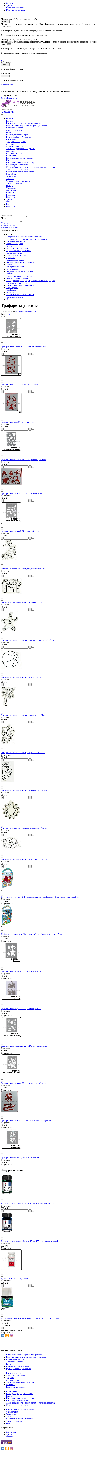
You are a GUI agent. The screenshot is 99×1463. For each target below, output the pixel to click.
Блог (8, 204)
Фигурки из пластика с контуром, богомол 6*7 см (23, 569)
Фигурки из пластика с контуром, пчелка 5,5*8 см (23, 752)
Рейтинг (29, 312)
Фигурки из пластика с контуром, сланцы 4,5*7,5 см (24, 790)
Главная (9, 118)
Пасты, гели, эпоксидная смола (20, 172)
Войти (4, 98)
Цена (35, 312)
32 (9, 314)
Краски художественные (17, 165)
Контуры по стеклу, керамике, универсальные (26, 125)
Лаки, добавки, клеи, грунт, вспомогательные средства (30, 167)
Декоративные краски (16, 142)
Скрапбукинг (12, 174)
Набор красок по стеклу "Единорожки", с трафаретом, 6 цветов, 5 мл (31, 934)
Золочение (10, 151)
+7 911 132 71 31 (8, 112)
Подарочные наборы (15, 128)
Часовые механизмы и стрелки (19, 181)
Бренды (9, 185)
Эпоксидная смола (14, 183)
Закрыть (5, 22)
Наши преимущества (15, 8)
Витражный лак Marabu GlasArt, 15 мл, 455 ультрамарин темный (29, 1241)
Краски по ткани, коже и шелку (20, 162)
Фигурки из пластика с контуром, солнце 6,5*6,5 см (24, 828)
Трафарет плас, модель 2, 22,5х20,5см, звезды (21, 971)
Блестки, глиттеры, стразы (17, 135)
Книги (9, 160)
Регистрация (12, 98)
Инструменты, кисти (15, 153)
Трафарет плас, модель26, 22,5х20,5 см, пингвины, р (24, 1046)
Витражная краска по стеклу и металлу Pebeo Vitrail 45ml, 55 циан (30, 1318)
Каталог (9, 121)
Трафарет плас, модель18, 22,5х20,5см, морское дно (23, 347)
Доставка (10, 5)
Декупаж (10, 144)
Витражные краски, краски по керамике (24, 123)
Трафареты (11, 176)
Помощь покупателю (15, 10)
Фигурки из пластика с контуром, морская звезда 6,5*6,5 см (27, 640)
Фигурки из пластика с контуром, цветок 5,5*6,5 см (24, 859)
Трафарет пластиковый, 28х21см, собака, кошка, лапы (24, 531)
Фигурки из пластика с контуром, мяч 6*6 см (21, 677)
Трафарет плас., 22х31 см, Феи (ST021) (18, 422)
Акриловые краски (14, 130)
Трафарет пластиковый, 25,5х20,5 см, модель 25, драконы (26, 1120)
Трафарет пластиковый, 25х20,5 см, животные (21, 493)
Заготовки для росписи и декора (20, 148)
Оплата (9, 3)
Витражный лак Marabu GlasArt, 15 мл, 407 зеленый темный (27, 1203)
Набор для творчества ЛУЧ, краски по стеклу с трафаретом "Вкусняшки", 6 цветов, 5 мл (40, 897)
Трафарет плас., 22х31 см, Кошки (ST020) (19, 384)
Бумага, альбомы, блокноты (18, 137)
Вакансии (10, 195)
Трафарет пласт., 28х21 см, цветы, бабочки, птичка (23, 460)
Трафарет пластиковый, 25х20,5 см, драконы (20, 1158)
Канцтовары (11, 155)
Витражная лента (13, 139)
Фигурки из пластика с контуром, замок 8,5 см (21, 602)
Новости (10, 192)
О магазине (11, 188)
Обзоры (9, 202)
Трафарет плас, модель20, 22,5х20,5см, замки (21, 1009)
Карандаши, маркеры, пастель (19, 158)
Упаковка (10, 179)
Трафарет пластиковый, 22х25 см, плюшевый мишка (24, 1083)
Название (20, 312)
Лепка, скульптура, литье (17, 169)
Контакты (10, 197)
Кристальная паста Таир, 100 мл (15, 1278)
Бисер (8, 132)
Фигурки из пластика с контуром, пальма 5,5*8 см (23, 715)
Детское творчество (14, 146)
